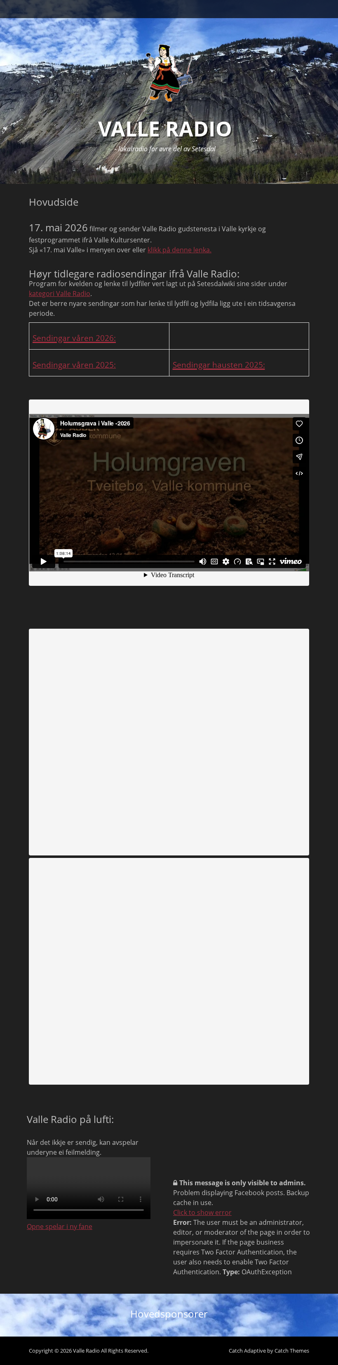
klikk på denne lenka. (179, 249)
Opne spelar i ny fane (59, 1226)
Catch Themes (292, 1350)
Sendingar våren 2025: (74, 364)
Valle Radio (165, 129)
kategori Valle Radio (59, 293)
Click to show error (202, 1212)
